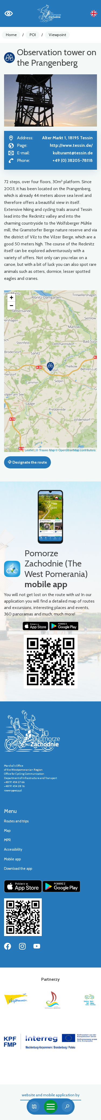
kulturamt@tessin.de (73, 152)
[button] (50, 366)
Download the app (18, 869)
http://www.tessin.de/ (71, 145)
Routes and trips (16, 821)
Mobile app (12, 859)
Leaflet (29, 450)
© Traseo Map (45, 450)
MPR (7, 840)
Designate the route (29, 462)
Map (7, 831)
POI (33, 34)
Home (11, 34)
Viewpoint (57, 34)
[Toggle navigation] (51, 1106)
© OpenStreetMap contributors (75, 450)
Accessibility (13, 849)
